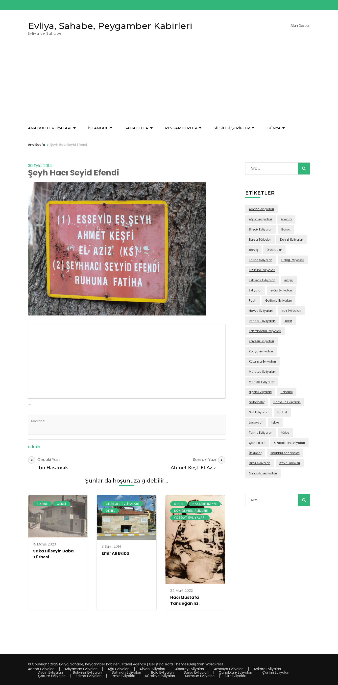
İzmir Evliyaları (123, 675)
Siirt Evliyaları (258, 412)
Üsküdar (255, 453)
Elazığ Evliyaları (292, 260)
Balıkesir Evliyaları (87, 672)
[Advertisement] (169, 82)
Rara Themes (176, 664)
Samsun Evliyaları (287, 402)
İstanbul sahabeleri (285, 453)
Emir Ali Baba (115, 553)
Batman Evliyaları (126, 672)
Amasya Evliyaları (228, 668)
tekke (275, 422)
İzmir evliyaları (259, 463)
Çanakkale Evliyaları (235, 672)
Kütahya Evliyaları (262, 361)
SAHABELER (136, 128)
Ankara (286, 219)
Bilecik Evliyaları (260, 229)
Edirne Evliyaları (88, 675)
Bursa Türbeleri (260, 239)
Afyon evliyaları (260, 219)
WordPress (214, 664)
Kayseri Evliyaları (261, 341)
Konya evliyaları (261, 351)
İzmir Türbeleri (289, 463)
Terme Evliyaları (260, 432)
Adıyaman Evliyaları (81, 668)
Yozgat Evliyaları (190, 517)
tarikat (282, 412)
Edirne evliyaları (260, 260)
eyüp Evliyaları (281, 290)
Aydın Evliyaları (50, 672)
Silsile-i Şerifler (232, 128)
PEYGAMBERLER (181, 128)
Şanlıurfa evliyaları (263, 473)
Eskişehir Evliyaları (262, 280)
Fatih (252, 300)
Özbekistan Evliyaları (289, 443)
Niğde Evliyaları (260, 392)
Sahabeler (257, 402)
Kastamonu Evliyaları (265, 331)
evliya (288, 280)
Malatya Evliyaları (262, 372)
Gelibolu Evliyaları (122, 504)
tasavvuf (256, 422)
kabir (288, 321)
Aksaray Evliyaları (189, 668)
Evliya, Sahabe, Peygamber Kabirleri (110, 25)
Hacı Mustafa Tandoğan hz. (184, 600)
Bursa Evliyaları (196, 672)
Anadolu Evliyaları (50, 128)
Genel (62, 504)
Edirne (42, 504)
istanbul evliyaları (262, 321)
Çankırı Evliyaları (275, 672)
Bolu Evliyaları (162, 672)
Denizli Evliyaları (292, 239)
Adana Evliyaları (41, 668)
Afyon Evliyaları (152, 668)
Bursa (285, 229)
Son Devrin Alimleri (191, 511)
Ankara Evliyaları (267, 668)
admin (34, 447)
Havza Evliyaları (261, 311)
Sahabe (287, 392)
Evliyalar (255, 290)
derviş (253, 250)
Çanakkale (257, 443)
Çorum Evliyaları (52, 675)
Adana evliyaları (261, 209)
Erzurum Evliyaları (262, 270)
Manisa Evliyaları (261, 382)
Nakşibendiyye (205, 504)
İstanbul (98, 128)
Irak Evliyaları (291, 311)
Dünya (273, 128)
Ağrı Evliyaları (118, 668)
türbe (285, 432)
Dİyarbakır (274, 250)
